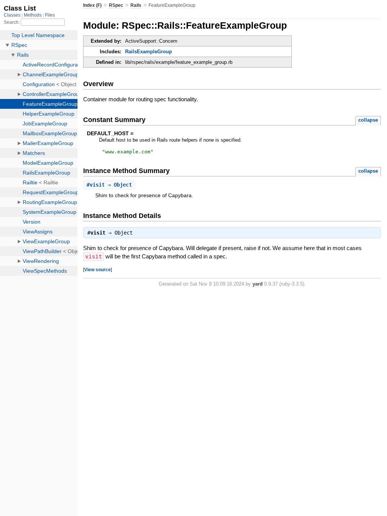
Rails (135, 5)
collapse (368, 120)
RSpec (116, 5)
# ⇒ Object (109, 185)
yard (257, 284)
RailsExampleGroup (148, 51)
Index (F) (92, 5)
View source (97, 269)
